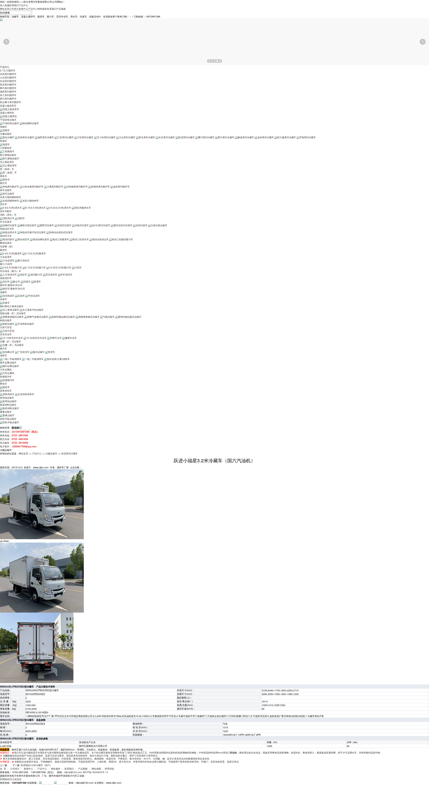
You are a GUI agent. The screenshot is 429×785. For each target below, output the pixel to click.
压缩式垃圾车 (64, 225)
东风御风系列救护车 (77, 186)
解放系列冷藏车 (246, 137)
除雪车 (37, 281)
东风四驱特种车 (11, 200)
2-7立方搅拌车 (7, 70)
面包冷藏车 (8, 137)
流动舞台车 (8, 352)
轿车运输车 (6, 190)
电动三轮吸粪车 (61, 239)
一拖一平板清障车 (12, 359)
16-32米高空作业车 (36, 337)
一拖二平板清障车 (34, 359)
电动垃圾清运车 (100, 239)
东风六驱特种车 (30, 200)
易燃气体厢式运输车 (37, 316)
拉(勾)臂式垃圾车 (101, 225)
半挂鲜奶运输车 (26, 323)
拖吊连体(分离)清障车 (58, 359)
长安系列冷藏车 (167, 137)
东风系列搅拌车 (8, 74)
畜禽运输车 (6, 411)
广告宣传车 (23, 352)
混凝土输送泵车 (8, 105)
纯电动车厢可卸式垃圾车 (33, 232)
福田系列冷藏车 (46, 137)
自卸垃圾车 (141, 225)
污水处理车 (6, 257)
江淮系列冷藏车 (65, 137)
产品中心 (23, 5)
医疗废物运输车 (8, 154)
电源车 (3, 140)
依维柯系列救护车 (100, 186)
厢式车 (3, 348)
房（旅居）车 (7, 169)
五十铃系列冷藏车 (106, 137)
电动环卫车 (6, 235)
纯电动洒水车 (10, 232)
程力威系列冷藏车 (286, 137)
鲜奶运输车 (6, 320)
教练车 (3, 383)
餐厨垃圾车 (6, 242)
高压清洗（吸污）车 (10, 271)
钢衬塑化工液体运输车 (11, 306)
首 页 (3, 768)
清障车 (3, 355)
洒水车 (3, 204)
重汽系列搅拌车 (8, 88)
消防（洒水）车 (8, 214)
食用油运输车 (7, 397)
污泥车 (78, 267)
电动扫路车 (8, 239)
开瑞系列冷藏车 (307, 137)
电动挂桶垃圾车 (41, 239)
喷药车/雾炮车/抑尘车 (11, 285)
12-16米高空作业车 (13, 337)
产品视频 (61, 8)
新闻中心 (23, 8)
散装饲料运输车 (8, 404)
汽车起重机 (6, 369)
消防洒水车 (8, 218)
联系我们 (14, 5)
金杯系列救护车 (121, 186)
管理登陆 (109, 768)
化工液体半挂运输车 (33, 309)
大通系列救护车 (55, 186)
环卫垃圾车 (6, 221)
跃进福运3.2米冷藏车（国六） (36, 765)
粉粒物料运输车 (30, 123)
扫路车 (26, 281)
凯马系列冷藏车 (147, 137)
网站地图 (96, 768)
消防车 (21, 218)
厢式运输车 (39, 352)
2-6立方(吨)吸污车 (12, 267)
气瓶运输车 (109, 316)
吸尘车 (16, 281)
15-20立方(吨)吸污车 (60, 267)
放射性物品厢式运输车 (63, 316)
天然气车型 (6, 327)
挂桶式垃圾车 (10, 225)
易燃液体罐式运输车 (89, 316)
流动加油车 (8, 295)
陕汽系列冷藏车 (226, 137)
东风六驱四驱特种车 (10, 197)
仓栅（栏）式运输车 (10, 341)
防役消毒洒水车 (83, 207)
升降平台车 (56, 337)
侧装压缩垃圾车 (28, 225)
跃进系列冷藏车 (186, 137)
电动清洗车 (23, 239)
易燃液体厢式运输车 (13, 316)
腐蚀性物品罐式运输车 (129, 316)
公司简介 (14, 8)
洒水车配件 (6, 211)
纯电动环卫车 (7, 228)
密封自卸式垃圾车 (123, 225)
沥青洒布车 (6, 390)
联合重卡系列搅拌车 (10, 102)
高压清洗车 (51, 274)
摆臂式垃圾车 (47, 225)
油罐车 (3, 292)
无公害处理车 (7, 162)
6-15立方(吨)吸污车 (35, 267)
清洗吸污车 (36, 274)
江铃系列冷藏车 (85, 137)
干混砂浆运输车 (8, 119)
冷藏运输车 (6, 133)
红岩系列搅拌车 (8, 81)
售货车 (51, 352)
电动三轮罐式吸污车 (122, 239)
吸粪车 (3, 250)
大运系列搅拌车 (8, 77)
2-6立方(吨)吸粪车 (12, 253)
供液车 (3, 299)
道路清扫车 (6, 278)
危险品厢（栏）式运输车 (13, 313)
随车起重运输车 (8, 362)
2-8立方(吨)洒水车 (12, 207)
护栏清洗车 (66, 274)
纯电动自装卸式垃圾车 (61, 232)
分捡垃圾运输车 (159, 225)
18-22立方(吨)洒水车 (60, 207)
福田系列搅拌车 (8, 91)
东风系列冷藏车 (26, 137)
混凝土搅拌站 (7, 112)
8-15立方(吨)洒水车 (35, 207)
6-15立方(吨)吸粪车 (35, 253)
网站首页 (4, 8)
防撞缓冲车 (6, 376)
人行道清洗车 (10, 274)
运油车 (21, 295)
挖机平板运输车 (8, 418)
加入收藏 (4, 5)
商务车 (3, 176)
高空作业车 (6, 334)
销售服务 (42, 8)
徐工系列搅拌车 (8, 95)
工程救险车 (6, 147)
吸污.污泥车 (6, 264)
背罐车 (3, 126)
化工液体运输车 (11, 309)
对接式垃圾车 (82, 225)
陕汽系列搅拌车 (8, 98)
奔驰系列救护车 (11, 186)
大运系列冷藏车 (127, 137)
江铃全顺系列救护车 (33, 186)
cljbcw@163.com (73, 772)
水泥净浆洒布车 (26, 394)
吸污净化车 (23, 260)
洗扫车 (6, 281)
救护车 (3, 183)
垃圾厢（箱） (7, 246)
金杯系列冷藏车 (265, 137)
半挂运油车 (34, 295)
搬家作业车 (71, 337)
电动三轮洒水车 (80, 239)
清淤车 (23, 274)
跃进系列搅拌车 (8, 84)
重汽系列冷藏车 (206, 137)
